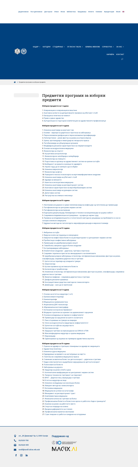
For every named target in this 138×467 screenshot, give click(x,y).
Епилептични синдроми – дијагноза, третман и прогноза (66, 251)
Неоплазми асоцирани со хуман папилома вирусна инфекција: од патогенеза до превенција (81, 205)
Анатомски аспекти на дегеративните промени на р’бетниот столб (71, 113)
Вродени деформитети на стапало (58, 409)
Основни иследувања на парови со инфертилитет (64, 315)
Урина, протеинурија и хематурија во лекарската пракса (66, 140)
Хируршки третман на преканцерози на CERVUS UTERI (66, 331)
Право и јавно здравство (54, 118)
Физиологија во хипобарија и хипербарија (62, 156)
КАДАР (35, 47)
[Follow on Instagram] (21, 455)
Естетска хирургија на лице (55, 380)
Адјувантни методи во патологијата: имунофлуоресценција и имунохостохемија (76, 223)
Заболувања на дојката (53, 367)
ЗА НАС (119, 47)
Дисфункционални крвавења (56, 279)
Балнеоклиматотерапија (54, 297)
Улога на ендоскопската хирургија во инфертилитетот (66, 323)
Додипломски (23, 12)
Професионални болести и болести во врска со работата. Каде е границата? (75, 401)
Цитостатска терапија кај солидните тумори (62, 261)
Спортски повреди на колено (56, 406)
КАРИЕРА (110, 54)
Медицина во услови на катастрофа (59, 391)
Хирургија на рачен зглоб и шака (58, 370)
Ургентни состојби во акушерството (59, 325)
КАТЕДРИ (46, 47)
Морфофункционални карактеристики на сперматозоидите (68, 146)
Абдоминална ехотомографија (56, 307)
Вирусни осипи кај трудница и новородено (61, 235)
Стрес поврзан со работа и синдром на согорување (65, 414)
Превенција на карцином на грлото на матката (64, 318)
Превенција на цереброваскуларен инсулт (61, 243)
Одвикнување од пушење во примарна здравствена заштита (69, 338)
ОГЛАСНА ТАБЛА (74, 47)
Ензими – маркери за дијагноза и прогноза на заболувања (67, 133)
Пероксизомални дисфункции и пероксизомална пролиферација (69, 135)
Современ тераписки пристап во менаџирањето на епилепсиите (70, 253)
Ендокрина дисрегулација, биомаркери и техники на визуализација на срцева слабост (78, 213)
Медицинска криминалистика (56, 302)
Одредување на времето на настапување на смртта (64, 354)
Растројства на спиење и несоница (58, 195)
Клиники (99, 12)
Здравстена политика (52, 349)
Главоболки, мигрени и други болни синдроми (62, 245)
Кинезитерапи (49, 299)
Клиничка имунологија (54, 169)
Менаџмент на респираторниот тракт (60, 393)
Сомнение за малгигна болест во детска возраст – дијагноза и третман (72, 359)
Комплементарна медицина (56, 396)
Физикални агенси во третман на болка (60, 399)
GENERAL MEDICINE (92, 47)
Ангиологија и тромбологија (56, 269)
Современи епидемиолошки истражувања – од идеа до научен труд (71, 215)
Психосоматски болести (53, 364)
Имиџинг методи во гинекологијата (59, 385)
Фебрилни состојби (51, 232)
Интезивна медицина (53, 388)
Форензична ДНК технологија (56, 304)
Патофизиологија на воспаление (57, 210)
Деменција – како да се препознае (58, 285)
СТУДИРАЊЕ (58, 47)
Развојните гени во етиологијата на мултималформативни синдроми (72, 174)
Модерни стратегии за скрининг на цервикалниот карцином (68, 312)
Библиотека (71, 12)
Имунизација (50, 336)
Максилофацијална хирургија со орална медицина (65, 333)
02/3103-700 (23, 440)
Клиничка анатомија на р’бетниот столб (61, 177)
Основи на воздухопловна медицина (58, 148)
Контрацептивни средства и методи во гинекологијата (67, 282)
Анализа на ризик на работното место (60, 404)
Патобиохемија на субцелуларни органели (61, 143)
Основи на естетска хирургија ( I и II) (58, 294)
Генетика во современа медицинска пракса (61, 357)
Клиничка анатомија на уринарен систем (61, 190)
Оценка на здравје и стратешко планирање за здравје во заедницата (72, 346)
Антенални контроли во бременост (58, 310)
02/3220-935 (24, 445)
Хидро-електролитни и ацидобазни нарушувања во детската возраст (72, 362)
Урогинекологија (51, 328)
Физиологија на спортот (53, 151)
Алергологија (50, 264)
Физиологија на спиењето (55, 159)
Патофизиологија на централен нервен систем (62, 207)
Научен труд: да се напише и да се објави (61, 167)
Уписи (56, 12)
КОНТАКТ (120, 54)
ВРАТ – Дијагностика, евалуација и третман (62, 378)
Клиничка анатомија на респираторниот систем (64, 185)
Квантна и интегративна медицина (59, 182)
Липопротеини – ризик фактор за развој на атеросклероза (67, 138)
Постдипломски (36, 12)
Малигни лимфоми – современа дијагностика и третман (67, 277)
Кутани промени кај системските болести (61, 266)
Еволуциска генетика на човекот (57, 115)
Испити (91, 12)
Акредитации (109, 12)
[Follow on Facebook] (16, 455)
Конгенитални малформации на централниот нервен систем (69, 372)
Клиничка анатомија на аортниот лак (59, 130)
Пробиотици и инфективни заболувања (60, 240)
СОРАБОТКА (107, 47)
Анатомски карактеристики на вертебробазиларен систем (68, 188)
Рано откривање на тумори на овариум (61, 320)
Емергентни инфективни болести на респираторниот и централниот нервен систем (77, 238)
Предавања (82, 12)
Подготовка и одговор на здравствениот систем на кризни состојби (72, 161)
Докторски (48, 12)
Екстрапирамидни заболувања (56, 248)
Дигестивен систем (52, 193)
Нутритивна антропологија (56, 153)
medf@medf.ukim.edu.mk (29, 449)
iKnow (63, 12)
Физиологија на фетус (53, 172)
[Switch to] (123, 12)
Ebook (118, 12)
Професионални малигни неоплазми (59, 412)
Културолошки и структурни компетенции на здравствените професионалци (75, 121)
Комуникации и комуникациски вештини (60, 110)
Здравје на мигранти (53, 180)
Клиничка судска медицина (55, 351)
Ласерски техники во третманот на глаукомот (63, 375)
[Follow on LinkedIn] (26, 455)
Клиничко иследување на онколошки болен (62, 383)
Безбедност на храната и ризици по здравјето (63, 164)
